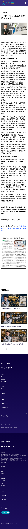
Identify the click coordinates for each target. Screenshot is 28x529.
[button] (25, 3)
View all (4, 349)
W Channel (3, 381)
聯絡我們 (3, 485)
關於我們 (3, 466)
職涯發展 (3, 478)
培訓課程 (3, 480)
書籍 (2, 469)
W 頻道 (2, 473)
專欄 (2, 471)
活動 (2, 483)
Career (2, 386)
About (2, 374)
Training (3, 388)
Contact (3, 393)
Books (2, 376)
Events (2, 391)
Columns (3, 379)
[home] (7, 3)
